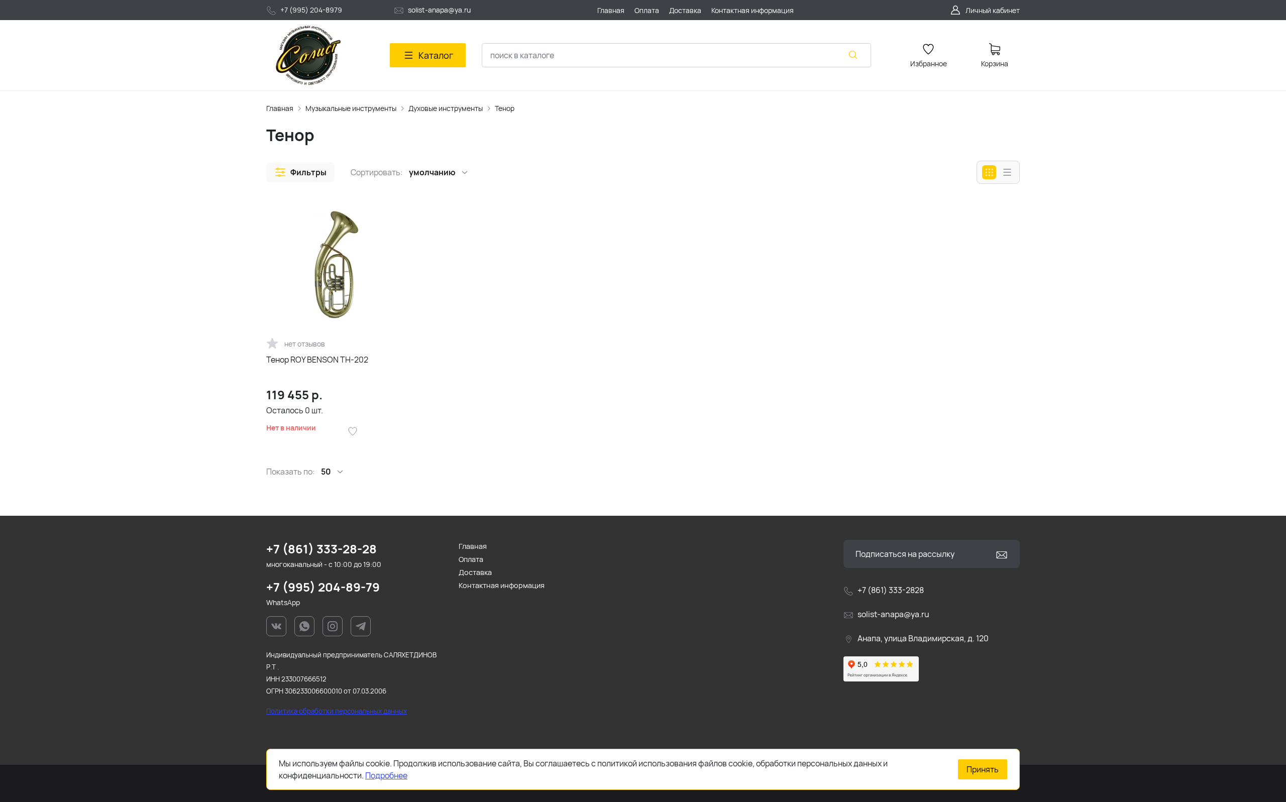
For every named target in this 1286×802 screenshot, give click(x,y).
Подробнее (386, 775)
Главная (279, 108)
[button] (300, 172)
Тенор (504, 108)
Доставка (475, 572)
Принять (983, 769)
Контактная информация (502, 585)
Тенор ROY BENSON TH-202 (317, 359)
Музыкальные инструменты (350, 108)
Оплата (471, 559)
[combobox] (676, 55)
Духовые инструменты (445, 108)
